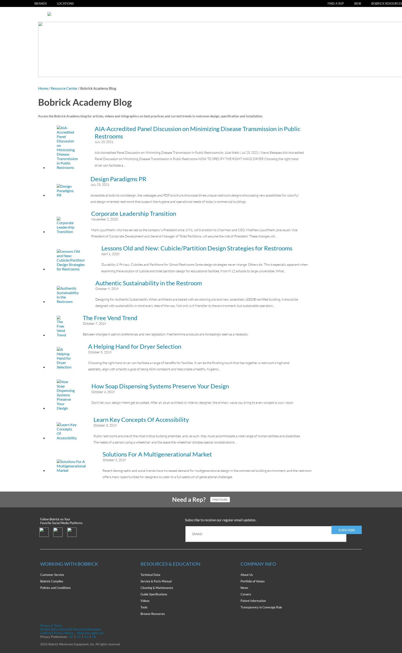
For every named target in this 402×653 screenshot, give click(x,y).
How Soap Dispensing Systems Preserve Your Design (160, 386)
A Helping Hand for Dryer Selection (134, 346)
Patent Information (253, 601)
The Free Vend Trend (110, 318)
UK (94, 637)
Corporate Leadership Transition (133, 213)
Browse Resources (153, 614)
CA (79, 637)
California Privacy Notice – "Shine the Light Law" (72, 633)
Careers (246, 594)
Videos (145, 601)
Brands (40, 3)
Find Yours (220, 499)
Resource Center (64, 88)
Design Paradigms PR (118, 179)
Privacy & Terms (51, 625)
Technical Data (150, 575)
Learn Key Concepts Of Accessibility (141, 419)
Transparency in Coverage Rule (261, 607)
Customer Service (52, 575)
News (244, 588)
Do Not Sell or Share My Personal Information (70, 629)
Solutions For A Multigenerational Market (157, 454)
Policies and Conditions (55, 588)
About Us (247, 575)
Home (43, 88)
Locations (65, 3)
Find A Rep (336, 3)
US (71, 637)
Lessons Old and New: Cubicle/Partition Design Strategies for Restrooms (196, 248)
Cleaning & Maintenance (157, 588)
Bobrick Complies (51, 581)
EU (86, 637)
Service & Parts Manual (156, 581)
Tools (144, 607)
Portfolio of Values (253, 581)
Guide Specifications (154, 594)
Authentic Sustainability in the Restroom (148, 283)
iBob (357, 3)
